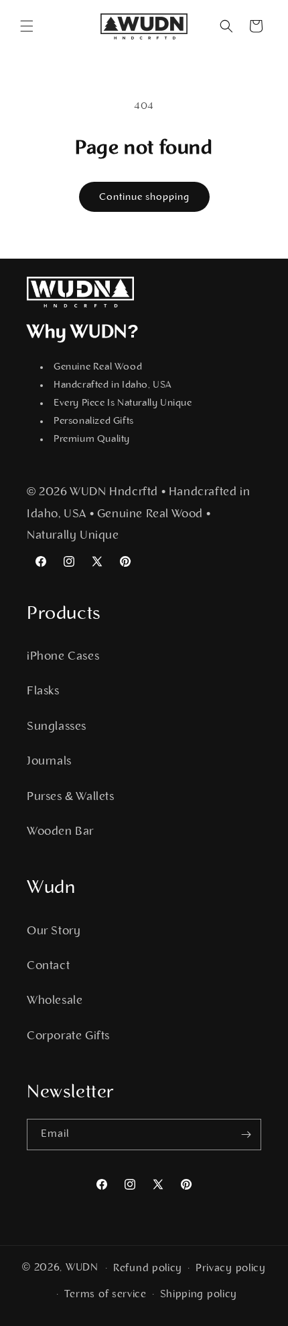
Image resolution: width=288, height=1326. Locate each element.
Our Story (53, 932)
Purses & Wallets (71, 797)
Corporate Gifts (68, 1037)
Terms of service (105, 1294)
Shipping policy (199, 1294)
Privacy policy (231, 1268)
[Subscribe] (246, 1134)
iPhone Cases (63, 657)
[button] (27, 26)
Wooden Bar (60, 832)
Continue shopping (144, 197)
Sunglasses (56, 727)
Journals (49, 762)
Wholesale (54, 1001)
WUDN (82, 1268)
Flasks (43, 692)
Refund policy (147, 1268)
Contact (48, 966)
